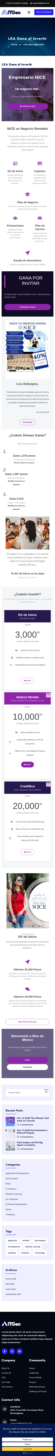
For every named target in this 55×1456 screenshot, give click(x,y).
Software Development (16, 1204)
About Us (6, 1368)
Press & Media (35, 1377)
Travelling (10, 1214)
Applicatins (12, 1240)
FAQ (3, 1377)
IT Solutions (11, 1189)
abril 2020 (10, 1284)
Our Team (6, 1382)
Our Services (7, 1387)
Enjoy (8, 1183)
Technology (40, 1253)
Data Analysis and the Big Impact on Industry (30, 1144)
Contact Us (6, 1373)
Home (14, 45)
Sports (8, 1209)
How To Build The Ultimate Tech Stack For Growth (33, 1119)
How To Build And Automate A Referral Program (32, 1131)
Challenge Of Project (38, 1391)
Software (12, 1253)
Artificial (25, 1240)
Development (14, 1246)
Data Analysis (12, 1178)
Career (32, 1368)
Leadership (34, 1373)
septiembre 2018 (13, 1294)
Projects (32, 1382)
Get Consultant (43, 12)
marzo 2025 (11, 1279)
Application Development (17, 1173)
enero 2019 (11, 1289)
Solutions (25, 1253)
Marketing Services (37, 1387)
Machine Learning (14, 1194)
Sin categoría (12, 1199)
